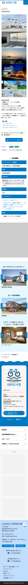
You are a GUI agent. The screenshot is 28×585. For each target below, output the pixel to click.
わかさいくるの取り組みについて (13, 413)
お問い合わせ (20, 545)
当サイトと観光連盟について (11, 566)
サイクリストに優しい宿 (15, 150)
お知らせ (5, 571)
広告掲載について (8, 578)
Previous (1, 277)
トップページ (5, 354)
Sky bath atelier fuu (10, 127)
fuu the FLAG (7, 123)
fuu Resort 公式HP (8, 200)
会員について (7, 573)
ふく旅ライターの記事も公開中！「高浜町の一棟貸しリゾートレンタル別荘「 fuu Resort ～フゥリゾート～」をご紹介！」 (13, 206)
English (9, 419)
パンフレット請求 (8, 545)
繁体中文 (18, 419)
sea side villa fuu (9, 125)
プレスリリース (7, 569)
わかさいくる (9, 2)
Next (26, 277)
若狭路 (11, 146)
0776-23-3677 (16, 553)
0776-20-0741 (16, 561)
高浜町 (16, 146)
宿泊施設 (14, 354)
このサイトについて (8, 575)
